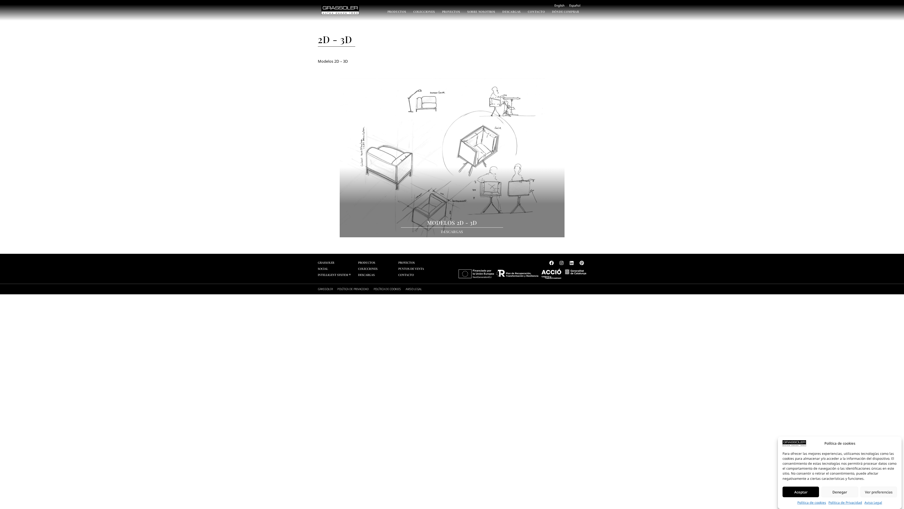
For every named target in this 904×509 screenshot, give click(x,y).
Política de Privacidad (845, 502)
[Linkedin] (571, 263)
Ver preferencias (878, 492)
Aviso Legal (873, 502)
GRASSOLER (325, 289)
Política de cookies (811, 502)
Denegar (839, 492)
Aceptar (800, 492)
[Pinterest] (581, 263)
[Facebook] (551, 263)
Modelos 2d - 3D (452, 222)
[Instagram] (561, 263)
